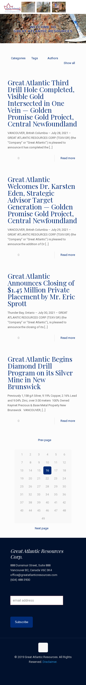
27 (38, 486)
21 (38, 478)
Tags (34, 58)
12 (64, 462)
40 (47, 502)
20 (30, 478)
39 (38, 502)
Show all (69, 63)
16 (47, 470)
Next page (41, 528)
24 (64, 478)
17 (55, 470)
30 (64, 486)
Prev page (44, 440)
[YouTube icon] (43, 669)
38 (30, 502)
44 (30, 510)
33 (38, 494)
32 (30, 494)
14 (30, 470)
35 (55, 494)
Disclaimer (49, 662)
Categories (18, 58)
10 (47, 462)
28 (47, 486)
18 (64, 470)
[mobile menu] (80, 7)
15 (38, 470)
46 (47, 510)
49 (43, 518)
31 (21, 494)
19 (21, 478)
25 (21, 486)
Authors (52, 58)
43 (21, 510)
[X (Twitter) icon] (38, 669)
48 (64, 510)
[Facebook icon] (33, 669)
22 (47, 478)
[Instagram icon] (52, 669)
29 (55, 486)
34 (47, 494)
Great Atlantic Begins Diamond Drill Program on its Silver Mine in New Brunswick (40, 372)
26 (30, 486)
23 (55, 478)
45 (38, 510)
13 (21, 470)
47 (55, 510)
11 (55, 462)
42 (64, 502)
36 (64, 494)
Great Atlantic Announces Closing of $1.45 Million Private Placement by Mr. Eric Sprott (41, 289)
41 (55, 502)
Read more (68, 158)
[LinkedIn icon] (48, 669)
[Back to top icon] (43, 647)
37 (21, 502)
